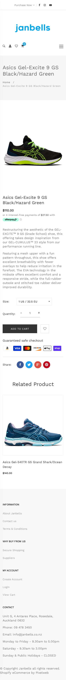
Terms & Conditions (15, 528)
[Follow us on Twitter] (29, 364)
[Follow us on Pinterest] (46, 364)
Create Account (12, 579)
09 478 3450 (23, 627)
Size (5, 301)
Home (6, 82)
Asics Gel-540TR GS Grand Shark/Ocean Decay (32, 464)
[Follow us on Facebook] (20, 364)
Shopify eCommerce (15, 672)
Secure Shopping (13, 550)
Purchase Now (23, 5)
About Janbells (12, 513)
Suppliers (9, 558)
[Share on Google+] (37, 364)
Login (6, 587)
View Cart (9, 594)
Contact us (9, 521)
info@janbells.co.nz (27, 634)
